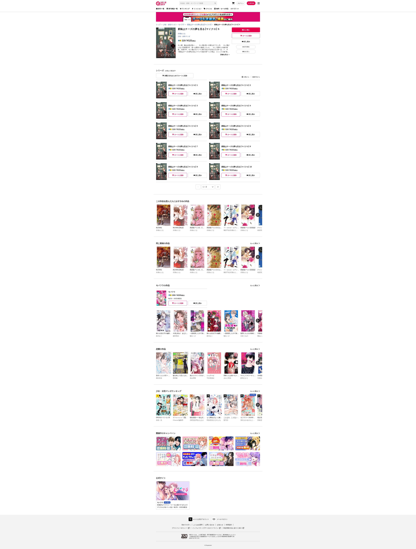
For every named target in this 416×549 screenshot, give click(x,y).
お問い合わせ (209, 525)
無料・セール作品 (222, 9)
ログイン (241, 3)
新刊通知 (246, 47)
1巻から (246, 77)
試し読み (247, 41)
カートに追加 (247, 36)
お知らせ (220, 525)
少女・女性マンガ (184, 36)
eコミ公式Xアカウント (199, 519)
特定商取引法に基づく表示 (233, 528)
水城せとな (181, 33)
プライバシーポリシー (181, 528)
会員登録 (251, 3)
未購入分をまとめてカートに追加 (175, 75)
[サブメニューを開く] (258, 3)
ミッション (198, 9)
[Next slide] (258, 215)
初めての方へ (186, 525)
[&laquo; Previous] (198, 186)
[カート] (233, 3)
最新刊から (256, 77)
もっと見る (254, 243)
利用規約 (229, 525)
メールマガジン (222, 519)
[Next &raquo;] (218, 186)
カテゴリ (234, 9)
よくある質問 (197, 525)
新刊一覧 (161, 9)
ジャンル (209, 9)
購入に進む (246, 30)
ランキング (186, 9)
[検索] (215, 3)
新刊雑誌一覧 (173, 9)
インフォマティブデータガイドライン (205, 528)
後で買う (246, 51)
